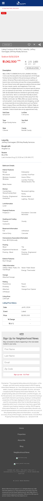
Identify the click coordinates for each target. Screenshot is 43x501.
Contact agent (7, 44)
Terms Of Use (13, 470)
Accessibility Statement (15, 472)
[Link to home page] (21, 3)
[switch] (29, 44)
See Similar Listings (33, 68)
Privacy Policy (27, 470)
